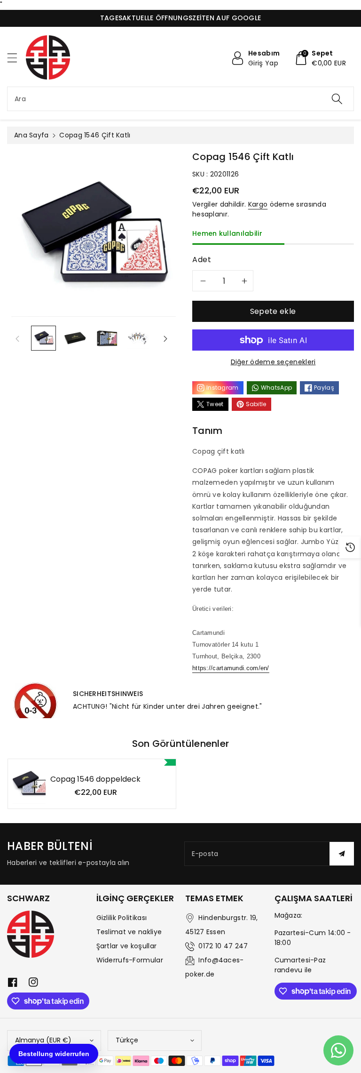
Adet (202, 259)
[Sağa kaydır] (165, 338)
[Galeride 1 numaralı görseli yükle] (43, 338)
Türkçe (127, 1040)
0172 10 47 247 (223, 946)
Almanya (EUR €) (43, 1040)
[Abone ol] (342, 853)
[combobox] (180, 99)
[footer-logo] (30, 934)
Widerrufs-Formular (129, 960)
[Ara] (337, 99)
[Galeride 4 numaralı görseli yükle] (138, 338)
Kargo (258, 204)
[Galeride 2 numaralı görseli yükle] (75, 338)
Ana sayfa (31, 135)
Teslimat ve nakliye (129, 932)
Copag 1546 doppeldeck (95, 779)
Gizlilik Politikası (121, 917)
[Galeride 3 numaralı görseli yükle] (106, 338)
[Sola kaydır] (17, 338)
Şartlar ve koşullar (126, 946)
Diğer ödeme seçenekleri (273, 362)
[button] (16, 58)
